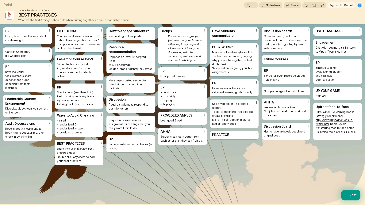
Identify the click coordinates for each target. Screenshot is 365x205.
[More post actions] (50, 30)
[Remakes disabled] (314, 5)
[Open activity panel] (306, 5)
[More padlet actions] (322, 5)
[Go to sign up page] (360, 5)
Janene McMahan (28, 10)
